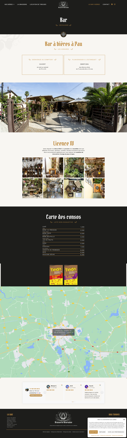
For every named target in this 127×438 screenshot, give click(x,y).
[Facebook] (112, 4)
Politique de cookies (95, 435)
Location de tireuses (38, 4)
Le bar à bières (94, 4)
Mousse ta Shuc (12, 424)
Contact (106, 4)
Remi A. (72, 386)
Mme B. (53, 386)
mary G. (91, 386)
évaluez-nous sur (35, 395)
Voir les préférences (116, 432)
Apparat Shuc (11, 420)
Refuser (102, 432)
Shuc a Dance (11, 419)
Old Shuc (10, 427)
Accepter (93, 432)
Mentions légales (46, 431)
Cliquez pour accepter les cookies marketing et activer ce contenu (63, 332)
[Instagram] (115, 4)
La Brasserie (22, 4)
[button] (124, 419)
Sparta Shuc (11, 425)
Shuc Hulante (11, 417)
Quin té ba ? (81, 431)
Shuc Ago (10, 423)
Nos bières (9, 4)
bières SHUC (58, 148)
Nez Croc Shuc (11, 421)
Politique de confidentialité (105, 435)
